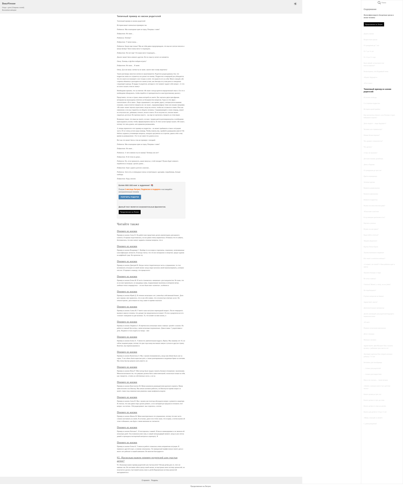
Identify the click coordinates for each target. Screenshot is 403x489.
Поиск (381, 3)
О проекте (146, 480)
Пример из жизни (127, 231)
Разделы (154, 480)
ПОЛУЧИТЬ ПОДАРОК (130, 197)
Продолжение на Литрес (374, 24)
